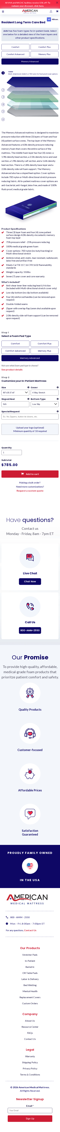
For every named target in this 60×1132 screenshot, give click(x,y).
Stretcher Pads (29, 954)
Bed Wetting (30, 985)
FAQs (30, 1032)
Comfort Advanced (15, 54)
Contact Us (30, 930)
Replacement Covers (30, 997)
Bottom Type (38, 399)
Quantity (6, 447)
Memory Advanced (30, 61)
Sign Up (30, 1118)
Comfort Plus (44, 47)
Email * (30, 1105)
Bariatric (30, 966)
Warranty (30, 1056)
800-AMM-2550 (30, 630)
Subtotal (6, 460)
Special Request (10, 411)
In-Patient (30, 960)
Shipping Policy (30, 1062)
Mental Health (30, 991)
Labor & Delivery (30, 979)
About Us (30, 1020)
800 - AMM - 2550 (20, 917)
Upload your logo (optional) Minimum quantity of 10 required (30, 429)
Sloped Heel (8, 399)
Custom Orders (30, 1003)
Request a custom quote (30, 490)
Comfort (15, 47)
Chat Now (30, 581)
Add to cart (32, 474)
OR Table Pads (30, 973)
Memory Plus (45, 54)
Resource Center (30, 1026)
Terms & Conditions (30, 1074)
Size (3, 387)
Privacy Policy (30, 1068)
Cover (34, 387)
